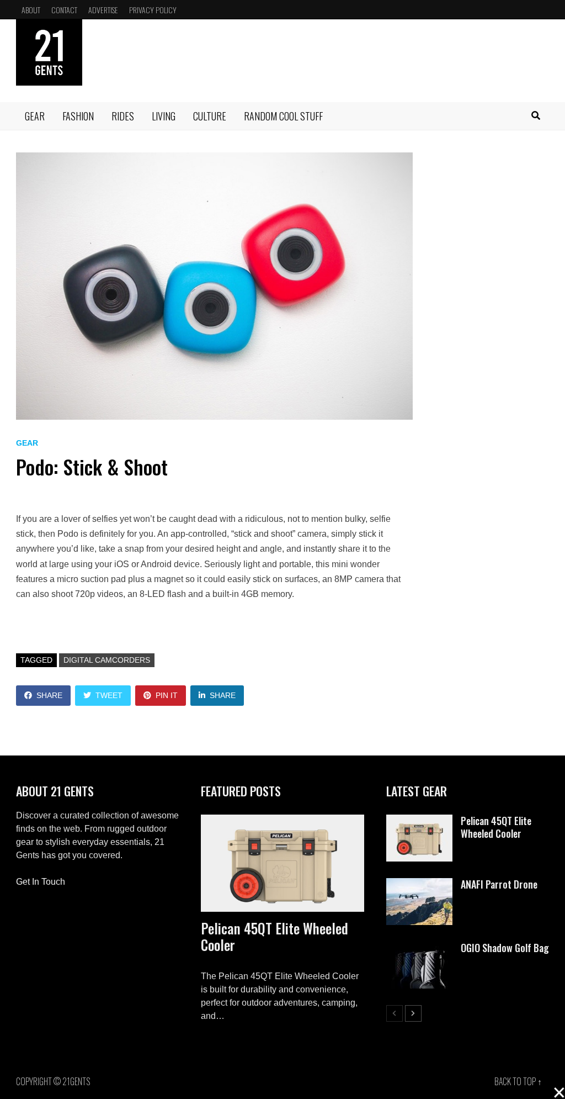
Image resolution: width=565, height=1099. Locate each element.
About (31, 9)
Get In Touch (40, 881)
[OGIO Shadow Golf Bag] (419, 948)
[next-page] (413, 1013)
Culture (209, 116)
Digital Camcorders (106, 660)
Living (163, 116)
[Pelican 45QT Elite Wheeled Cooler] (282, 863)
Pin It (167, 695)
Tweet (108, 695)
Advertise (103, 9)
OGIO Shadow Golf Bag (505, 948)
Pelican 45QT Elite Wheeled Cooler (274, 936)
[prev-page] (394, 1013)
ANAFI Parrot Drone (499, 884)
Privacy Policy (153, 9)
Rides (122, 116)
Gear (35, 116)
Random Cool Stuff (283, 116)
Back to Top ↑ (518, 1081)
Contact (64, 9)
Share (49, 695)
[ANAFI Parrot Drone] (419, 884)
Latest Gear (416, 791)
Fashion (78, 116)
